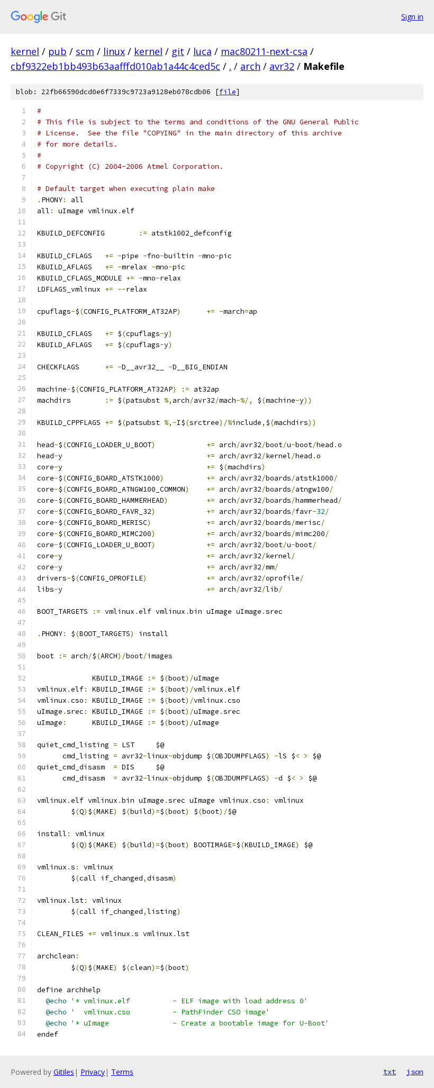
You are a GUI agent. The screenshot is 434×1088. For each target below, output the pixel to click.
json (414, 1071)
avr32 (281, 66)
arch (250, 66)
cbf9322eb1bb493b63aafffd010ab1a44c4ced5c (115, 66)
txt (389, 1071)
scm (85, 51)
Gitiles (63, 1072)
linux (114, 51)
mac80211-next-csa (264, 51)
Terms (122, 1072)
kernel (25, 51)
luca (202, 51)
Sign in (412, 17)
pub (57, 51)
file (227, 91)
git (177, 51)
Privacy (92, 1072)
